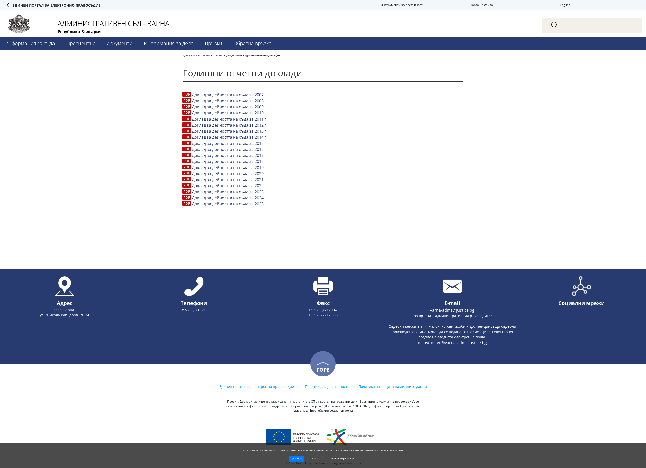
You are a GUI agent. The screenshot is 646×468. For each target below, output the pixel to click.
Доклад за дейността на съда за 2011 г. (229, 119)
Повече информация (342, 458)
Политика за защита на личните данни (392, 386)
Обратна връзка (252, 43)
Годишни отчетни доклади (261, 55)
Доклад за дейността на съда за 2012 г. (229, 125)
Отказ (315, 458)
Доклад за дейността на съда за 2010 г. (229, 113)
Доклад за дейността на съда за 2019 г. (229, 167)
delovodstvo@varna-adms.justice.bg (452, 342)
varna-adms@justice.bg (452, 310)
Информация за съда (30, 43)
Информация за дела (169, 43)
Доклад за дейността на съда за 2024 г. (229, 198)
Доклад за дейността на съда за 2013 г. (229, 131)
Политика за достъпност (326, 386)
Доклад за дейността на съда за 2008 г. (229, 101)
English (565, 5)
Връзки (213, 43)
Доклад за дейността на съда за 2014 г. (229, 137)
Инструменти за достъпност (402, 5)
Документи (119, 43)
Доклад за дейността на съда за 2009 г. (229, 107)
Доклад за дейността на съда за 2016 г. (229, 149)
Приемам (296, 458)
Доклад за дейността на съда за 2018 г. (229, 161)
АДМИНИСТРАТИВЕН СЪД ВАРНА (203, 55)
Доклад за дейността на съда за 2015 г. (229, 143)
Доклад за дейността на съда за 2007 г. (229, 95)
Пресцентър (81, 43)
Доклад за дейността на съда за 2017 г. (229, 155)
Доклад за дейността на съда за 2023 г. (229, 192)
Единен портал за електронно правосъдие (57, 5)
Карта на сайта (481, 5)
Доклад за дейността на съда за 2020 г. (229, 173)
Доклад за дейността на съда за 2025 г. (229, 204)
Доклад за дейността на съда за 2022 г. (229, 186)
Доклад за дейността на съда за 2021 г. (229, 179)
